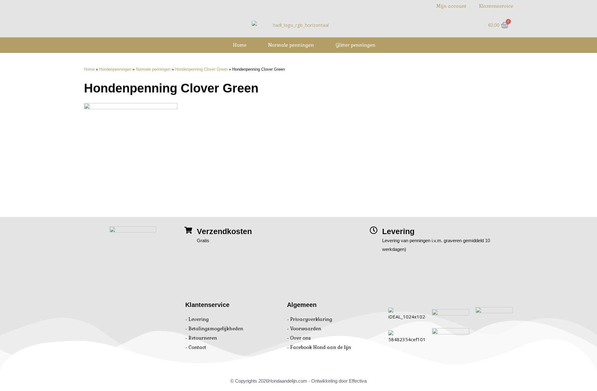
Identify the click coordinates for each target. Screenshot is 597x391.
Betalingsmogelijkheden (215, 329)
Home (239, 45)
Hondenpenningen (115, 69)
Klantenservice (496, 6)
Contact (197, 347)
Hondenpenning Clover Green (201, 69)
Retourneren (202, 338)
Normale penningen (291, 45)
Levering (198, 319)
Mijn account (451, 6)
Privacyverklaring (311, 319)
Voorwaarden (305, 329)
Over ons (300, 338)
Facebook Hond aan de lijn (320, 347)
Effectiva (358, 381)
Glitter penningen (355, 45)
